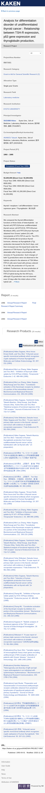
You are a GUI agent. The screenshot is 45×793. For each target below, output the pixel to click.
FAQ (3, 770)
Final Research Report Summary (18, 304)
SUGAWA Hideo (10, 121)
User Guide (5, 766)
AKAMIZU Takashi (10, 138)
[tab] (23, 331)
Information (5, 762)
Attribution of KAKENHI (10, 782)
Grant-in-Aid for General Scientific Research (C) (22, 74)
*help (18, 173)
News (3, 774)
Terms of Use (6, 778)
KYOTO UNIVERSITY (12, 109)
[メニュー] (42, 3)
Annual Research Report (17, 303)
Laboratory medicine (11, 97)
